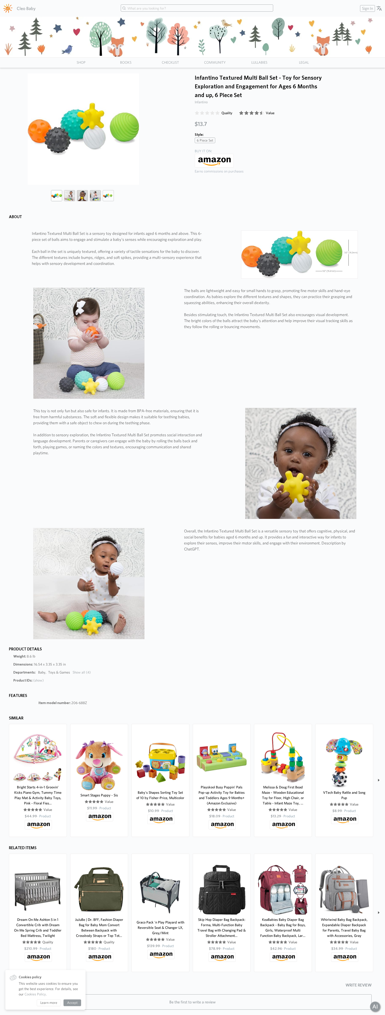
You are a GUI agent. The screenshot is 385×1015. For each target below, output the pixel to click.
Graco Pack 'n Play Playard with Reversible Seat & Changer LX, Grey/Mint (160, 927)
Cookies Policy (35, 994)
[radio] (197, 113)
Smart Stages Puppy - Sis (99, 795)
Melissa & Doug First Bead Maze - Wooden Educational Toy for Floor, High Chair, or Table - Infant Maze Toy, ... (283, 795)
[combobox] (197, 8)
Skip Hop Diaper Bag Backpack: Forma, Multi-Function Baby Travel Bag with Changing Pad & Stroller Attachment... (221, 927)
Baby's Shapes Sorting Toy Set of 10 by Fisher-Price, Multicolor (160, 795)
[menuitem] (367, 8)
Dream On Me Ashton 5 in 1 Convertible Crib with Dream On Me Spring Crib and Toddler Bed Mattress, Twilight (37, 927)
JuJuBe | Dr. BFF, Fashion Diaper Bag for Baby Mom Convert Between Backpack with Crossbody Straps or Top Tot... (99, 927)
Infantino (201, 102)
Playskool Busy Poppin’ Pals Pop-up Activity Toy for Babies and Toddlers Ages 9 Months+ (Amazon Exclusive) (222, 795)
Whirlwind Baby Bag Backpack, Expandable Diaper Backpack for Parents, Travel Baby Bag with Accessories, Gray (344, 927)
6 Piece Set (205, 140)
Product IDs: (28, 680)
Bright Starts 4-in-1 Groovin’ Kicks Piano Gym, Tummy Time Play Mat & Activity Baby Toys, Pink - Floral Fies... (37, 795)
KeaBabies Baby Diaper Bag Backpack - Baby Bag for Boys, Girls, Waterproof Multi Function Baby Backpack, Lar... (283, 927)
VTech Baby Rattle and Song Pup (344, 795)
